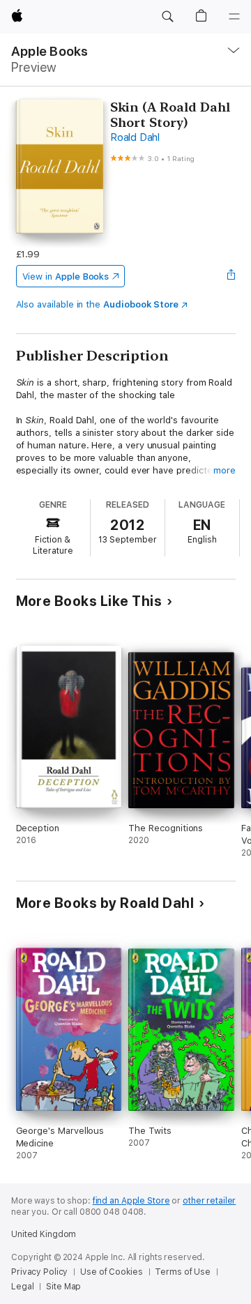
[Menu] (234, 16)
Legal (22, 1286)
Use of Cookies (111, 1272)
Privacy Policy (39, 1272)
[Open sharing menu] (230, 276)
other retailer (209, 1201)
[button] (167, 16)
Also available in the (97, 304)
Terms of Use (183, 1272)
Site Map (63, 1286)
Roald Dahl (135, 137)
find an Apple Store (131, 1201)
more (224, 470)
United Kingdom (43, 1234)
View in (65, 276)
